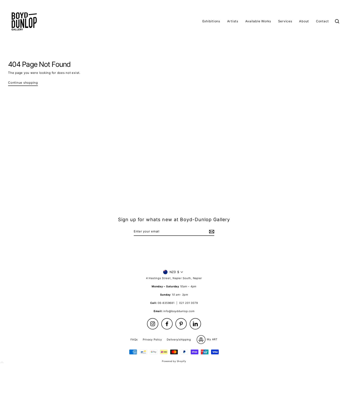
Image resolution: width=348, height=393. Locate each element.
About (304, 21)
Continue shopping (23, 83)
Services (285, 21)
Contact (322, 21)
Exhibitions (211, 21)
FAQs (134, 339)
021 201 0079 (188, 302)
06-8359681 (166, 302)
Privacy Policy (152, 339)
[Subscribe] (211, 231)
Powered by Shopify (174, 361)
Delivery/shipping (179, 339)
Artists (232, 21)
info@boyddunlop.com (178, 311)
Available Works (258, 21)
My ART (212, 339)
